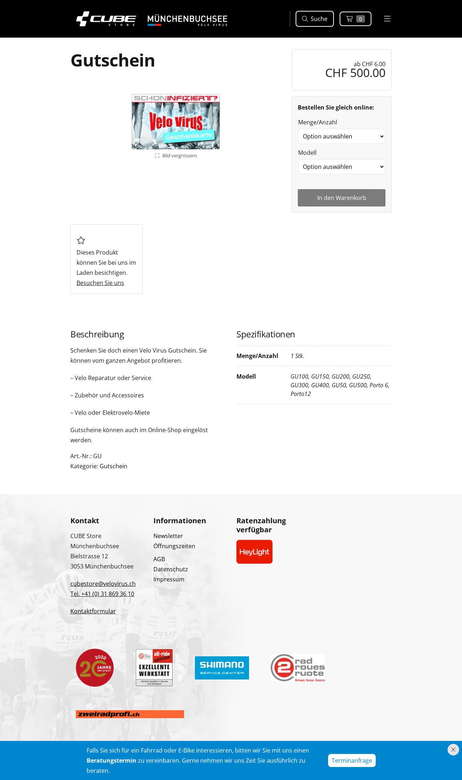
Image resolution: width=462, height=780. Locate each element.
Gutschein (113, 466)
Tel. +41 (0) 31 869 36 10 (102, 594)
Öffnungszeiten (174, 546)
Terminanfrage (352, 760)
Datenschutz (170, 569)
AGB (159, 559)
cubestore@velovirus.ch (103, 584)
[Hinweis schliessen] (453, 749)
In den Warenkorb (341, 198)
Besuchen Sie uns (100, 283)
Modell (307, 152)
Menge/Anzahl (317, 122)
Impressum (168, 579)
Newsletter (168, 536)
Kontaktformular (93, 611)
